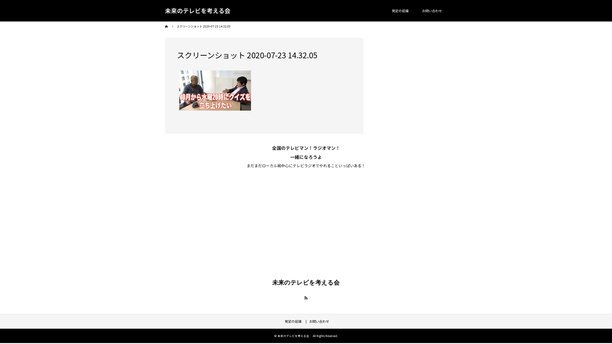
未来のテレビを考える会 (197, 10)
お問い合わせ (432, 10)
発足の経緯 (402, 10)
